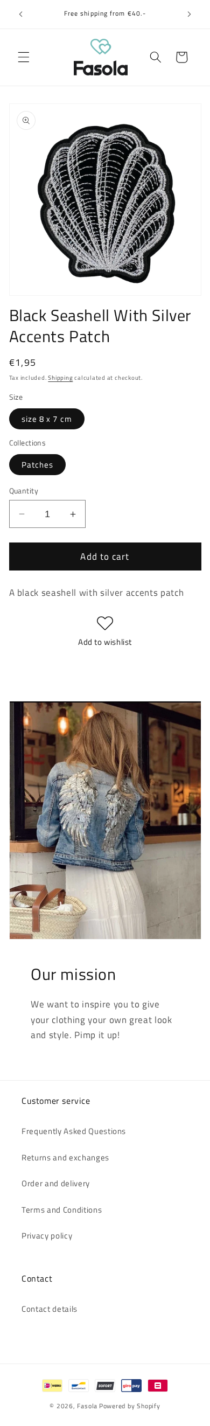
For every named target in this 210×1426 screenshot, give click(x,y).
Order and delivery (56, 1183)
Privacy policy (47, 1235)
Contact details (50, 1309)
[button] (24, 57)
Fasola (87, 1406)
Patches (38, 464)
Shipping (60, 377)
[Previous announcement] (21, 14)
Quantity (24, 491)
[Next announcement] (189, 14)
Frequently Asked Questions (74, 1131)
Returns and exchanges (65, 1157)
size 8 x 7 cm (47, 419)
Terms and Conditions (62, 1210)
